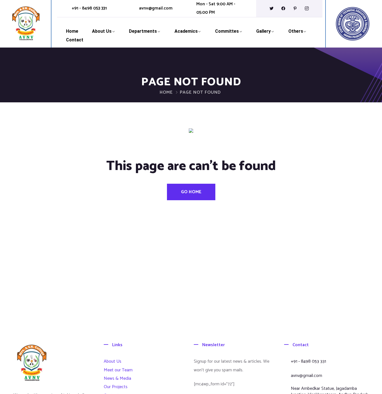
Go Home (191, 192)
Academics (186, 31)
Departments (143, 31)
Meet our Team (118, 370)
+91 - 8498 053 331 (89, 8)
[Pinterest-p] (295, 8)
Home (72, 31)
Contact (74, 40)
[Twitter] (271, 8)
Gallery (263, 31)
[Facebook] (283, 8)
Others (295, 31)
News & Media (117, 378)
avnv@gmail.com (156, 8)
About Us (102, 31)
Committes (227, 31)
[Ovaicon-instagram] (307, 8)
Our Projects (116, 387)
